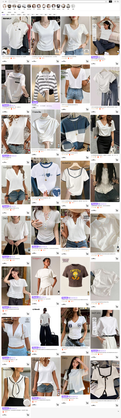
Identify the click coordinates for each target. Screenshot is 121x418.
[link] (115, 1)
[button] (3, 1)
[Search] (110, 2)
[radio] (4, 7)
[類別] (5, 1)
